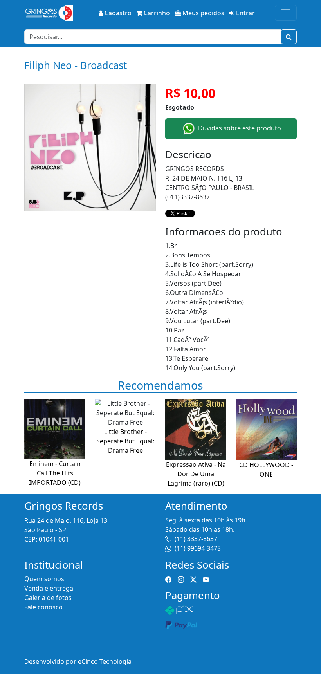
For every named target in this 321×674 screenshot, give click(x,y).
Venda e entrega (48, 588)
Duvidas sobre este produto (239, 128)
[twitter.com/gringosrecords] (193, 579)
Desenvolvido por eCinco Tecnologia (78, 661)
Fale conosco (43, 607)
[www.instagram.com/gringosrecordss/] (181, 579)
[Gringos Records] (48, 13)
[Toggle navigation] (286, 13)
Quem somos (44, 579)
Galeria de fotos (48, 597)
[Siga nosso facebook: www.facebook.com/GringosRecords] (168, 579)
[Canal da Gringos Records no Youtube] (206, 579)
